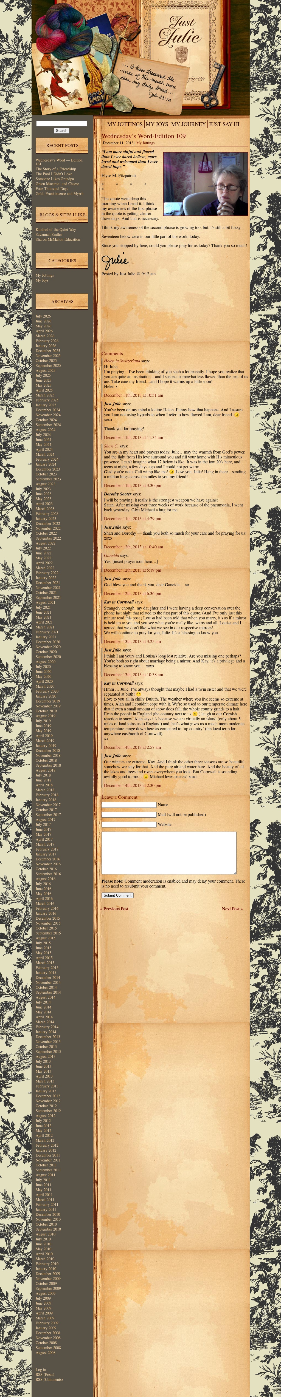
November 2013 (48, 1041)
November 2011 (48, 1160)
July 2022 (43, 548)
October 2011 (46, 1165)
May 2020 (43, 676)
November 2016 (48, 863)
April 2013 (44, 1076)
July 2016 (43, 883)
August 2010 (45, 1234)
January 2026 (46, 345)
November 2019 (48, 706)
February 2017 (47, 849)
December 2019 (48, 701)
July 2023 (43, 488)
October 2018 (46, 760)
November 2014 (48, 982)
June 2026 (43, 321)
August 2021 (45, 602)
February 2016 (47, 908)
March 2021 (45, 627)
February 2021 (47, 631)
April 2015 (44, 957)
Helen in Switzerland (122, 360)
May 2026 (43, 325)
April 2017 (44, 839)
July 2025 (43, 375)
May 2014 (43, 1012)
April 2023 (44, 503)
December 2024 (48, 409)
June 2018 (43, 780)
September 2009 (48, 1288)
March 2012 (45, 1140)
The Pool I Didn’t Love (54, 173)
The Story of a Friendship (56, 168)
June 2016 (43, 888)
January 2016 (46, 913)
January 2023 (46, 518)
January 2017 (46, 854)
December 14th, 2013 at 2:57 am (132, 747)
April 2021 (44, 622)
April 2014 (44, 1016)
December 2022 (48, 523)
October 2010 (46, 1224)
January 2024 (46, 464)
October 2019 (46, 710)
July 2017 (43, 824)
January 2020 (46, 696)
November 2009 (48, 1278)
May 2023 (43, 498)
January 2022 (46, 577)
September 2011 (48, 1169)
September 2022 (48, 538)
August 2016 (45, 878)
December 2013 (48, 1036)
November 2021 (48, 587)
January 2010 (46, 1268)
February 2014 (47, 1026)
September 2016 (48, 873)
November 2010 (48, 1219)
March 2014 (45, 1021)
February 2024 (47, 459)
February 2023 (47, 513)
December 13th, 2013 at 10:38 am (133, 674)
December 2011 (48, 1155)
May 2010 (43, 1248)
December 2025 (48, 350)
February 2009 (47, 1322)
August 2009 (45, 1293)
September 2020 (48, 656)
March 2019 (45, 740)
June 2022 (43, 553)
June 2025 (43, 380)
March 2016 (45, 903)
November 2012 (48, 1100)
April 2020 (44, 681)
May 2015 (43, 952)
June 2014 (43, 1007)
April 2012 (44, 1135)
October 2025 (46, 360)
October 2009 (46, 1283)
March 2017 (45, 844)
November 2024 (48, 414)
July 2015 (43, 942)
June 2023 (43, 493)
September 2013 (48, 1051)
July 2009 (43, 1298)
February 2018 (47, 794)
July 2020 (43, 666)
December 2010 (48, 1214)
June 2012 (43, 1125)
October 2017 (46, 809)
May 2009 (43, 1308)
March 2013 (45, 1081)
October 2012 (46, 1105)
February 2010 (47, 1263)
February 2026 (47, 340)
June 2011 (43, 1184)
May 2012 (43, 1130)
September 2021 (48, 597)
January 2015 (46, 972)
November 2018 (48, 755)
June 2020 (43, 671)
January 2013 (46, 1090)
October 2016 (46, 868)
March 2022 (45, 567)
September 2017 (48, 814)
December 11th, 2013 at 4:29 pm (132, 518)
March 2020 (45, 686)
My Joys (42, 280)
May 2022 (43, 557)
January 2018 (46, 799)
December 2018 (48, 750)
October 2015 (46, 928)
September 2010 (48, 1229)
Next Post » (232, 908)
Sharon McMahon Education (58, 239)
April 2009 (44, 1313)
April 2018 (44, 784)
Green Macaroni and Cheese (57, 183)
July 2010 (43, 1239)
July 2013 (43, 1061)
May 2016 (43, 893)
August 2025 (45, 370)
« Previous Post (114, 908)
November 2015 (48, 923)
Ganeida (111, 555)
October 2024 (46, 419)
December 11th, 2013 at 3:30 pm (132, 485)
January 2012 (46, 1150)
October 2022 (46, 533)
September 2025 (48, 365)
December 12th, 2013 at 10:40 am (133, 546)
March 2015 (45, 962)
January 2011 (46, 1209)
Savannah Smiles (49, 234)
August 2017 (45, 819)
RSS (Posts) (45, 1374)
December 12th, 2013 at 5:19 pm (132, 570)
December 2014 (48, 977)
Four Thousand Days (52, 188)
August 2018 (45, 770)
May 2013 (43, 1071)
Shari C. (111, 446)
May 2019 (43, 730)
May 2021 (43, 617)
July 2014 (43, 1002)
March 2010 (45, 1258)
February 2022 (47, 572)
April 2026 (44, 330)
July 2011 (43, 1179)
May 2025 (43, 385)
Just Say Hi (224, 124)
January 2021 (46, 636)
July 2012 (43, 1120)
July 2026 (43, 316)
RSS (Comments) (49, 1379)
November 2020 (48, 646)
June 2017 (43, 829)
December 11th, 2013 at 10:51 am (133, 395)
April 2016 (44, 898)
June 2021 (43, 612)
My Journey (188, 124)
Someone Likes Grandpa (55, 178)
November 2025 (48, 355)
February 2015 (47, 967)
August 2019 (45, 715)
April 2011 (44, 1194)
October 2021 (46, 592)
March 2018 (45, 789)
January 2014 (46, 1031)
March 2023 (45, 508)
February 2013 (47, 1086)
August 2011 (45, 1174)
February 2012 (47, 1145)
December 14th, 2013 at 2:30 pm (132, 785)
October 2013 (46, 1046)
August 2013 (45, 1056)
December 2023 (48, 469)
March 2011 (45, 1199)
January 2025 (46, 404)
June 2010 (43, 1243)
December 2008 (48, 1332)
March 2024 (45, 454)
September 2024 (48, 424)
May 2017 (43, 834)
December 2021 (48, 582)
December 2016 (48, 859)
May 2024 (43, 444)
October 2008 (46, 1342)
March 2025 (45, 395)
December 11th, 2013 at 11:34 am (133, 437)
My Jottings (45, 275)
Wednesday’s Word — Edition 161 (59, 161)
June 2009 (43, 1303)
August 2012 (45, 1115)
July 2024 (43, 434)
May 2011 (43, 1189)
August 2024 (45, 429)
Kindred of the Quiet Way (56, 229)
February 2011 (47, 1204)
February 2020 (47, 691)
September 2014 (48, 992)
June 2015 (43, 947)
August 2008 (45, 1352)
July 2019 (43, 720)
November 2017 (48, 804)
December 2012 (48, 1095)
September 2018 (48, 765)
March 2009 (45, 1318)
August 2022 (45, 543)
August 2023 (45, 483)
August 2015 (45, 937)
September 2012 (48, 1110)
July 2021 (43, 607)
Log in (41, 1369)
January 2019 (46, 745)
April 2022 (44, 562)
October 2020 (46, 651)
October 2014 (46, 987)
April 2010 (44, 1253)
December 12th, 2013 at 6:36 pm (132, 593)
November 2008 (48, 1337)
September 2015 (48, 933)
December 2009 (48, 1273)
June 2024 (43, 439)
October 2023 (46, 474)
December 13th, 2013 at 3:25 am (132, 641)
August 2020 (45, 661)
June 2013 (43, 1066)
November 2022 (48, 528)
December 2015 (48, 918)
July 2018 (43, 775)
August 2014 (45, 997)
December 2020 (48, 641)
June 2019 (43, 725)
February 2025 (47, 400)
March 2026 (45, 335)
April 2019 (44, 735)
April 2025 (44, 390)
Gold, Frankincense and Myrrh (59, 193)
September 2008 (48, 1347)
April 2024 (44, 449)
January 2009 (46, 1327)
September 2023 (48, 478)
